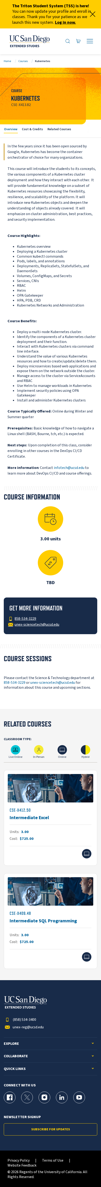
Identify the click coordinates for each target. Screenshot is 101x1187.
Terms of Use (52, 1160)
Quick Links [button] (15, 1068)
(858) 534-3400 (24, 1019)
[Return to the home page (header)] (29, 41)
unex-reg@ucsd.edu (28, 1027)
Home (7, 61)
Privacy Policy (19, 1160)
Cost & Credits (32, 129)
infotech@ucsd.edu (69, 467)
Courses (23, 61)
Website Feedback (22, 1165)
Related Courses (59, 129)
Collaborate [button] (16, 1056)
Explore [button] (11, 1043)
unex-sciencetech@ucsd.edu (52, 682)
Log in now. (65, 22)
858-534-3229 (14, 682)
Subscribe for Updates (50, 1129)
